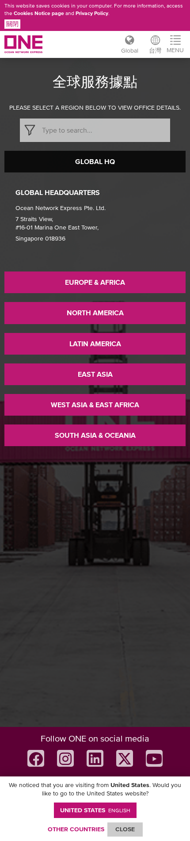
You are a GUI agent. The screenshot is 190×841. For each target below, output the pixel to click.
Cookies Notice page (39, 13)
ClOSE (125, 829)
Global (129, 50)
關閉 (12, 23)
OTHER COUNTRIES (76, 829)
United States (95, 810)
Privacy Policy (92, 13)
